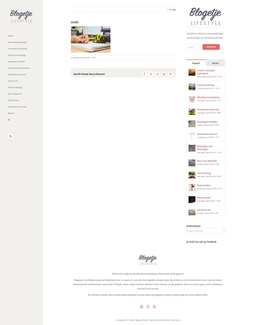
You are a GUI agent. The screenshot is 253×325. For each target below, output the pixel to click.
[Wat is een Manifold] (192, 161)
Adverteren (176, 320)
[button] (21, 120)
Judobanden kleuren (207, 134)
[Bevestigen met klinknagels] (192, 147)
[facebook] (147, 306)
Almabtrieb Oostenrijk (208, 109)
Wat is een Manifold (207, 160)
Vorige (172, 9)
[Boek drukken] (192, 186)
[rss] (141, 306)
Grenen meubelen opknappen (206, 72)
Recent (215, 63)
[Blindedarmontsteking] (192, 98)
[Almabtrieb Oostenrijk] (192, 110)
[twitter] (154, 306)
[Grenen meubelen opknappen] (192, 71)
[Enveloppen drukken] (192, 122)
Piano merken (204, 197)
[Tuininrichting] (192, 173)
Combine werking (205, 85)
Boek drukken (204, 185)
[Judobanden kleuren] (192, 134)
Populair (196, 63)
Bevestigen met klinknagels (204, 148)
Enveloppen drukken (207, 121)
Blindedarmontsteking (208, 97)
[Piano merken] (192, 198)
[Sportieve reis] (192, 210)
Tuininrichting (204, 173)
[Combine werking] (192, 85)
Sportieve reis (204, 209)
